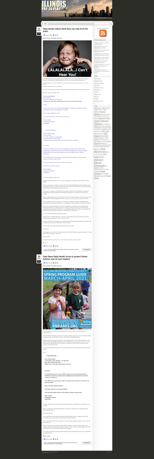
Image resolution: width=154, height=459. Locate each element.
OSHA (45, 443)
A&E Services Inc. (98, 107)
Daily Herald (60, 249)
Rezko (103, 146)
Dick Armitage (102, 126)
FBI (107, 126)
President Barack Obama (100, 145)
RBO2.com (96, 96)
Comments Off (87, 249)
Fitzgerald (96, 129)
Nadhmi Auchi (98, 139)
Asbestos (50, 249)
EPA (69, 442)
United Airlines (52, 250)
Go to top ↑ (109, 452)
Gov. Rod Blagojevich (104, 129)
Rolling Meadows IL (51, 443)
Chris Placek (54, 249)
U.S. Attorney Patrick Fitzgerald (99, 161)
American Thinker (106, 108)
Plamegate (104, 143)
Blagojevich (107, 114)
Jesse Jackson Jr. (98, 133)
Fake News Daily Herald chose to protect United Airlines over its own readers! (65, 257)
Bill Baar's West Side (98, 80)
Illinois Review (97, 89)
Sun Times (100, 154)
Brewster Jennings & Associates (101, 116)
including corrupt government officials (74, 198)
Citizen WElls (97, 85)
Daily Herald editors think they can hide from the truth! (65, 30)
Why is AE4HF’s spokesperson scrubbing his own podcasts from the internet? (101, 71)
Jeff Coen (105, 131)
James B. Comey (97, 131)
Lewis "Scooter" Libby (101, 138)
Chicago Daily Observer (99, 83)
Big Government (97, 78)
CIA (103, 124)
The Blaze (96, 98)
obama (104, 139)
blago (101, 114)
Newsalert (96, 92)
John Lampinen (71, 249)
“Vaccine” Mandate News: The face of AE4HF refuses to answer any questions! (102, 66)
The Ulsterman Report (98, 100)
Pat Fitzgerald (103, 141)
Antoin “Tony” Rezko (100, 109)
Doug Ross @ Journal (98, 87)
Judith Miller (104, 136)
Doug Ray (66, 249)
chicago (96, 118)
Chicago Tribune (101, 122)
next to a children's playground (80, 341)
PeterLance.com (97, 94)
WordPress (56, 451)
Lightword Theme (45, 452)
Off (39, 33)
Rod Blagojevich (100, 150)
